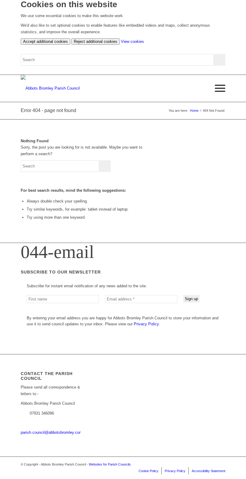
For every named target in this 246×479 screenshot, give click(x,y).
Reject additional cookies (95, 41)
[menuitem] (217, 88)
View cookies (132, 41)
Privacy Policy (146, 324)
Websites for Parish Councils (110, 464)
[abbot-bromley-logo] (50, 88)
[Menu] (217, 88)
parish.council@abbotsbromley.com (51, 432)
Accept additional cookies (45, 41)
